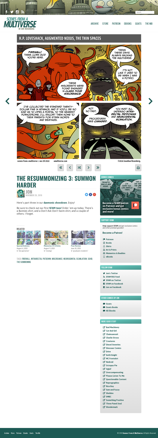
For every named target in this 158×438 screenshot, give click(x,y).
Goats (138, 23)
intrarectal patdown (41, 258)
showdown (61, 202)
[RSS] (22, 12)
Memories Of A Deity (52, 246)
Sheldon (109, 393)
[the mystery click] (79, 167)
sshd (90, 258)
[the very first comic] (61, 167)
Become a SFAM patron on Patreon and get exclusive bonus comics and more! (115, 207)
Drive (108, 351)
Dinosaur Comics (113, 348)
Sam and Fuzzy (112, 390)
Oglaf (108, 369)
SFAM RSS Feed (113, 277)
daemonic (49, 202)
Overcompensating (114, 372)
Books (109, 243)
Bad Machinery (112, 327)
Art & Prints (111, 250)
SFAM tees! (55, 208)
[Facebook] (6, 12)
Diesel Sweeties (113, 345)
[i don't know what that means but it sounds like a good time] (79, 97)
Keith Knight (111, 355)
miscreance (57, 258)
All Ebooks (111, 311)
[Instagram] (17, 12)
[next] (88, 167)
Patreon (116, 23)
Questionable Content (116, 379)
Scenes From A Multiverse (133, 433)
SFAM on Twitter (113, 280)
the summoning (24, 262)
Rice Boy (110, 386)
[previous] (70, 167)
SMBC (108, 397)
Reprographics (112, 383)
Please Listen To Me (115, 376)
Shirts (108, 246)
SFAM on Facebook (114, 284)
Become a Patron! (112, 232)
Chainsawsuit (112, 334)
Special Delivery (23, 246)
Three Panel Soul (114, 403)
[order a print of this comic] (138, 167)
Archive (95, 23)
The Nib (148, 23)
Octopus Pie (111, 365)
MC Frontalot (112, 358)
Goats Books (112, 307)
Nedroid (109, 362)
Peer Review (76, 246)
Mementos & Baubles (115, 253)
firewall (26, 258)
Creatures (110, 341)
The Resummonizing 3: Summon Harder (56, 181)
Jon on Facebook (113, 287)
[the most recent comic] (98, 167)
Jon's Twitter (112, 273)
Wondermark (112, 407)
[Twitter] (12, 12)
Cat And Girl (111, 331)
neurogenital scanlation (75, 258)
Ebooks (127, 23)
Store (105, 23)
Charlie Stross (112, 338)
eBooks (109, 257)
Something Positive (115, 400)
